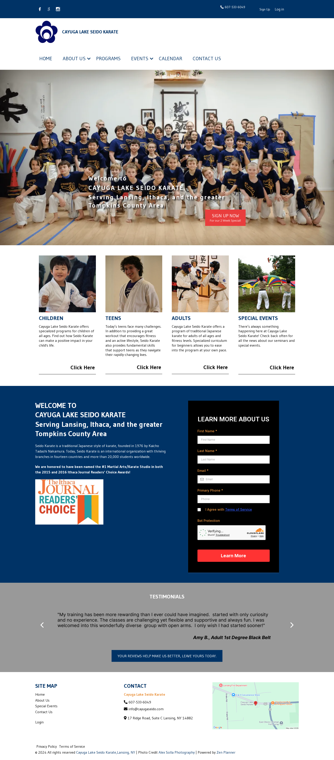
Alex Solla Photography (177, 752)
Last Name (207, 451)
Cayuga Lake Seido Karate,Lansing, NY (105, 752)
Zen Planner (226, 752)
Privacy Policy (46, 746)
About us (74, 58)
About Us (42, 700)
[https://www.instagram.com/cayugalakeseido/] (58, 9)
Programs (108, 58)
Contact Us (207, 58)
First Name (207, 431)
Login (39, 722)
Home (45, 58)
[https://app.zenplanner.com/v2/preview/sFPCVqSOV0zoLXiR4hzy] (46, 31)
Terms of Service (238, 509)
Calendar (170, 58)
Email (203, 470)
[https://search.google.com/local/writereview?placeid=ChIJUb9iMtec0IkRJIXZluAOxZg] (49, 9)
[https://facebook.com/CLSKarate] (39, 9)
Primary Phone (210, 490)
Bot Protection (208, 520)
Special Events (46, 706)
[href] (255, 705)
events (139, 58)
